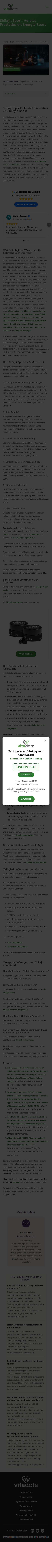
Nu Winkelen (26, 799)
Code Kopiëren (26, 775)
